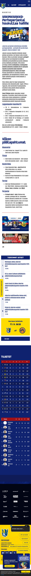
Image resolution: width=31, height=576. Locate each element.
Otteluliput (22, 5)
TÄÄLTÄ (23, 188)
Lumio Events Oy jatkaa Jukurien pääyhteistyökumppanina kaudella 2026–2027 (16, 285)
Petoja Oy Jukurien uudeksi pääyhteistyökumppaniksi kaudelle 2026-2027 (17, 309)
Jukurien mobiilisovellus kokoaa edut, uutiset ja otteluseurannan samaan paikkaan (16, 297)
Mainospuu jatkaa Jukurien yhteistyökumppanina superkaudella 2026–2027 (17, 264)
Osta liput (7, 339)
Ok (25, 571)
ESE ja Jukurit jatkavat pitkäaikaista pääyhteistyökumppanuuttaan (15, 275)
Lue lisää (2, 574)
